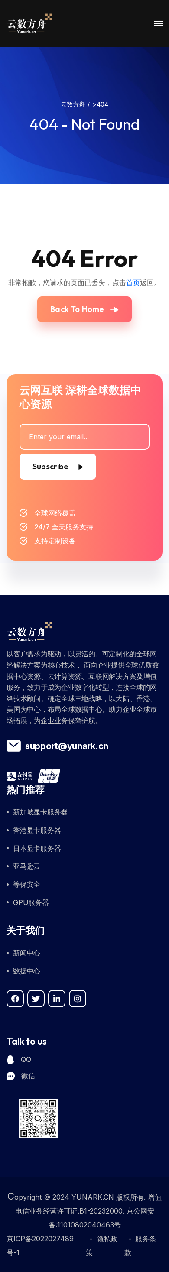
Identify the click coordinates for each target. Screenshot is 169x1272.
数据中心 (26, 971)
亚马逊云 (26, 866)
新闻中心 (26, 952)
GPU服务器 (31, 902)
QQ (26, 1059)
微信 (28, 1075)
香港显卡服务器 (37, 830)
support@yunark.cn (66, 746)
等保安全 (26, 884)
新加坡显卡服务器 (40, 812)
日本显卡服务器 (37, 848)
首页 (133, 282)
